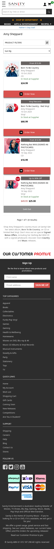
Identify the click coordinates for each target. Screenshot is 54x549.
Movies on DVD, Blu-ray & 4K (16, 340)
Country (46, 237)
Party (5, 357)
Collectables (8, 311)
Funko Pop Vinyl (10, 319)
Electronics (8, 315)
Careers (6, 435)
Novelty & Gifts (9, 353)
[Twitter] (11, 468)
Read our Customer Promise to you (27, 535)
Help (5, 439)
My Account (8, 387)
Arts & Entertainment (26, 24)
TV (4, 369)
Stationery (7, 361)
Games (6, 324)
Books (7, 24)
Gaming (6, 328)
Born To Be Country (30, 67)
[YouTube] (23, 468)
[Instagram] (17, 468)
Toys (5, 365)
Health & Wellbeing (12, 332)
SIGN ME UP (41, 285)
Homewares (8, 336)
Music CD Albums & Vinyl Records (18, 344)
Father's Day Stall (27, 27)
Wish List (7, 392)
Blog (5, 443)
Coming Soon (9, 404)
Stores (6, 451)
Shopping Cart (9, 396)
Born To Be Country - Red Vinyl (35, 106)
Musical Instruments (12, 349)
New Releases (9, 408)
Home (5, 383)
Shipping (7, 431)
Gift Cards (7, 400)
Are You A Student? (11, 417)
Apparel (6, 303)
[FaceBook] (6, 468)
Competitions (9, 412)
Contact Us (8, 447)
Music (24, 240)
